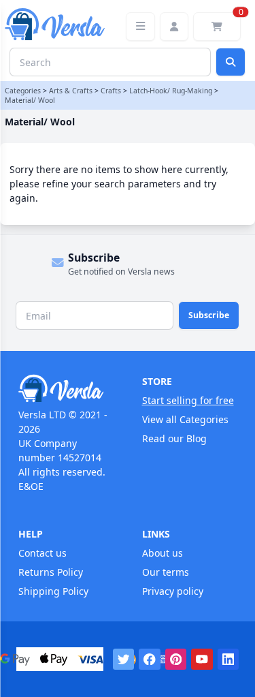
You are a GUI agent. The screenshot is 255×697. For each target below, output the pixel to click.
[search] (230, 62)
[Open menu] (140, 26)
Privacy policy (172, 591)
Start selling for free (188, 400)
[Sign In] (174, 26)
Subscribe (208, 315)
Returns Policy (50, 572)
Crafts (111, 90)
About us (162, 552)
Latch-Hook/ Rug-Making (170, 90)
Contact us (42, 552)
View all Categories (185, 419)
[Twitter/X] (124, 659)
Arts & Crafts (70, 90)
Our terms (165, 572)
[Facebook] (149, 659)
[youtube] (202, 659)
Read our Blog (174, 438)
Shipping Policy (53, 591)
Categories (23, 90)
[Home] (66, 388)
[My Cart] (217, 26)
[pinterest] (176, 659)
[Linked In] (228, 659)
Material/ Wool (30, 100)
